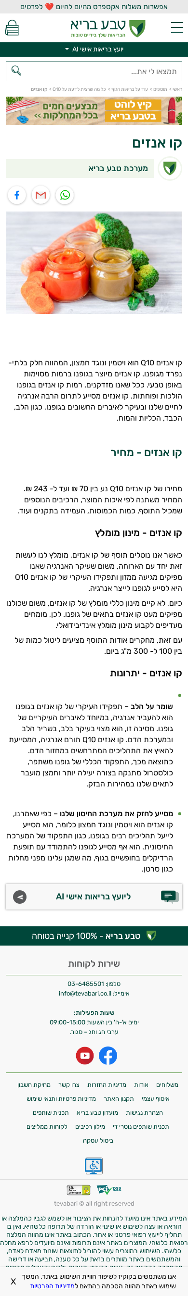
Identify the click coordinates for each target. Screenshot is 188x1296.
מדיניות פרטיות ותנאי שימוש (61, 1098)
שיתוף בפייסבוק (17, 195)
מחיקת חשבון (34, 1084)
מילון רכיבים (90, 1126)
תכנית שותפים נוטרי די (141, 1126)
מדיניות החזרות (106, 1084)
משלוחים (167, 1084)
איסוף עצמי (156, 1098)
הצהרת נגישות (144, 1112)
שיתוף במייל (41, 195)
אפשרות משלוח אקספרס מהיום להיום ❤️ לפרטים (94, 6)
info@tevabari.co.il (86, 993)
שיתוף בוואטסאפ (65, 195)
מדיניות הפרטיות (52, 1286)
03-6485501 (85, 983)
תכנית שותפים (51, 1112)
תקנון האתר (119, 1098)
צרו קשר (69, 1084)
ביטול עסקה (98, 1140)
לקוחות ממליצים (47, 1126)
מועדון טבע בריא (97, 1112)
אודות (141, 1084)
